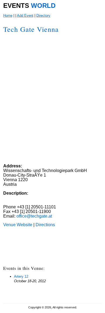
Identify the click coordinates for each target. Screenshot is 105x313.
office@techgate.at (34, 216)
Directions (44, 224)
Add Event (25, 15)
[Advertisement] (60, 128)
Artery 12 (21, 276)
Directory (43, 15)
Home (7, 15)
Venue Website (17, 224)
